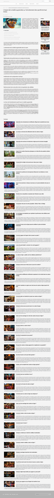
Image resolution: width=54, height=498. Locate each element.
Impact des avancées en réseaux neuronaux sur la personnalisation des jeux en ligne (33, 183)
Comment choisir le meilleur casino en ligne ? (25, 442)
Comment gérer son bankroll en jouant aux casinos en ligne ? (29, 296)
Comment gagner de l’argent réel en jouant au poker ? (27, 235)
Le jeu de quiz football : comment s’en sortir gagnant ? (27, 245)
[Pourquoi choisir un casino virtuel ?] (45, 47)
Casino (10, 494)
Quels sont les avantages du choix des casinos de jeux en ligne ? (29, 316)
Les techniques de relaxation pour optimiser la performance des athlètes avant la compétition (33, 214)
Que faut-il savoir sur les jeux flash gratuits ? (25, 355)
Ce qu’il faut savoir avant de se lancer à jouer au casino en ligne (45, 39)
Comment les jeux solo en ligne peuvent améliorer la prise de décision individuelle (31, 225)
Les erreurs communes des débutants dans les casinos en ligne (29, 132)
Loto (3, 494)
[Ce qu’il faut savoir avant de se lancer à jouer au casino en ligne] (45, 34)
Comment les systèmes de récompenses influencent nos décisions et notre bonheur (32, 172)
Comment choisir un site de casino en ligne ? (25, 413)
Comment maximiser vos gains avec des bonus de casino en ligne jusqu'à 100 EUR (32, 286)
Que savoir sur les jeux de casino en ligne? (25, 384)
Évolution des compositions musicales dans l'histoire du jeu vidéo (30, 194)
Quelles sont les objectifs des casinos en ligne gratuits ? (28, 364)
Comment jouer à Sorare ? (21, 423)
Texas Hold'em (7, 494)
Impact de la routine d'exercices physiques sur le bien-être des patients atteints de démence (33, 151)
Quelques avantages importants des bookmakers (26, 452)
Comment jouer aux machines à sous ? (24, 374)
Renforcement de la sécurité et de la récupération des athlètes (12, 37)
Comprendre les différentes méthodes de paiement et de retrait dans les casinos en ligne (33, 275)
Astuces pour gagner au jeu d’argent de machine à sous (45, 27)
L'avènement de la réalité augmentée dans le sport (10, 32)
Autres (7, 7)
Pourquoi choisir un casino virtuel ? (45, 51)
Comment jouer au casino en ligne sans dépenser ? (27, 394)
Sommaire (7, 30)
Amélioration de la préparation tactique (9, 35)
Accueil (4, 7)
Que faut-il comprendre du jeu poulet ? (24, 335)
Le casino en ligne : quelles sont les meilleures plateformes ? (29, 255)
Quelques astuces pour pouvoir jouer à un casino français (28, 306)
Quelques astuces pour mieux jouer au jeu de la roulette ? (28, 264)
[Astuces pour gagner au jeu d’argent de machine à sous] (45, 23)
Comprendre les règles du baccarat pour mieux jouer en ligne (29, 162)
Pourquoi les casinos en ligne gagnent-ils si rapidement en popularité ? (31, 345)
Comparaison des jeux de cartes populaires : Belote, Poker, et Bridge (30, 204)
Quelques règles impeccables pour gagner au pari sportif (28, 472)
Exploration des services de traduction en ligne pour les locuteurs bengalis (32, 141)
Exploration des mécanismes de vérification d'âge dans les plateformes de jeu (32, 122)
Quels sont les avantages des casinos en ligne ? (26, 403)
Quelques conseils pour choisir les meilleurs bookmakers (28, 433)
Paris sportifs (13, 494)
